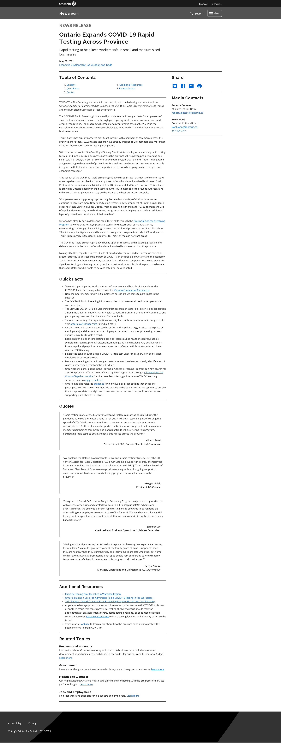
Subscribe (216, 4)
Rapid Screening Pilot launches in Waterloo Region (93, 594)
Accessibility (14, 723)
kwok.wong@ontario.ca (184, 127)
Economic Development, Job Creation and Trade (85, 64)
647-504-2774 (179, 130)
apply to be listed (93, 380)
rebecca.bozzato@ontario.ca (187, 112)
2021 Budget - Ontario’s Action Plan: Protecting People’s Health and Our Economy (110, 601)
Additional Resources (131, 84)
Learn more (65, 657)
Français (203, 4)
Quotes (70, 92)
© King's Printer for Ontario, (29, 731)
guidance (99, 383)
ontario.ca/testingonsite (83, 323)
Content (70, 84)
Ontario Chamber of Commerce (131, 290)
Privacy (32, 723)
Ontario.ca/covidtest (97, 616)
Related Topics (127, 88)
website (85, 624)
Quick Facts (72, 88)
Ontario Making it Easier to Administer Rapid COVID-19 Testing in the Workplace (109, 597)
